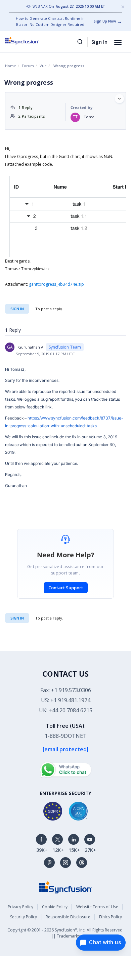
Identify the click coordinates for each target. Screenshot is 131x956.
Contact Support (65, 588)
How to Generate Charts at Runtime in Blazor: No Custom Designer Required (50, 21)
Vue (43, 65)
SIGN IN (17, 618)
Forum (28, 65)
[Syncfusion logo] (29, 40)
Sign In (99, 41)
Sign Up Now (105, 21)
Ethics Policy (110, 917)
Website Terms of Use (97, 907)
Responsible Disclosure (68, 917)
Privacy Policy (20, 907)
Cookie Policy (55, 907)
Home (10, 65)
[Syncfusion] (65, 886)
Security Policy (23, 917)
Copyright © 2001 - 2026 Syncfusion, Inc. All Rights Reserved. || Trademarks (65, 933)
